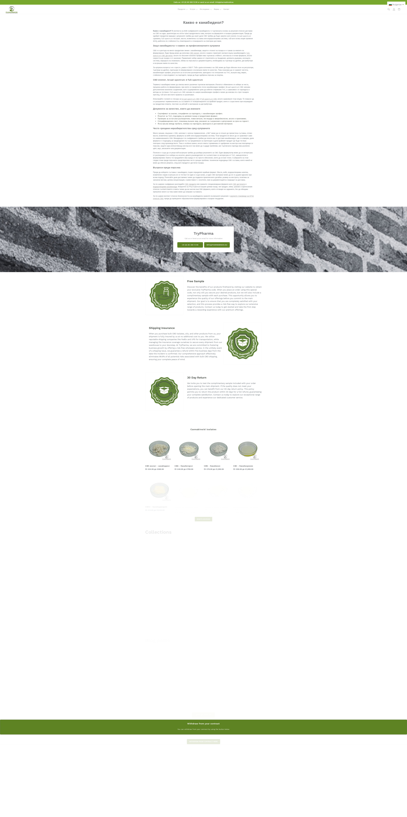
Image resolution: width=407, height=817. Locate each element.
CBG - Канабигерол (184, 466)
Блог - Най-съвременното (241, 776)
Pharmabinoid (197, 813)
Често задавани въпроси (240, 755)
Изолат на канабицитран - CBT (187, 506)
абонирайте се (244, 792)
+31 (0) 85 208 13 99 (190, 245)
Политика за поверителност (241, 766)
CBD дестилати (239, 184)
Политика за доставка (239, 773)
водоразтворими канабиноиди (165, 187)
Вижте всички (203, 517)
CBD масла (190, 578)
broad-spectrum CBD (190, 99)
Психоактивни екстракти (159, 578)
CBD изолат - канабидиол (157, 466)
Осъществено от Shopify (211, 813)
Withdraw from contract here (243, 762)
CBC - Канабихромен (243, 466)
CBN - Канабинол (212, 466)
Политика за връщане (239, 759)
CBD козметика (153, 624)
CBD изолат (194, 53)
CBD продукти (190, 184)
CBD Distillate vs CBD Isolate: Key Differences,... (202, 675)
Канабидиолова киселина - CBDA (217, 506)
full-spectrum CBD (209, 99)
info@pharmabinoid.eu (216, 245)
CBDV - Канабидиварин (156, 505)
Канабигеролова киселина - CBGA (246, 506)
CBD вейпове (231, 578)
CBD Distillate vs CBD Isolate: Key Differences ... (163, 675)
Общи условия (236, 769)
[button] (182, 9)
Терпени (228, 624)
